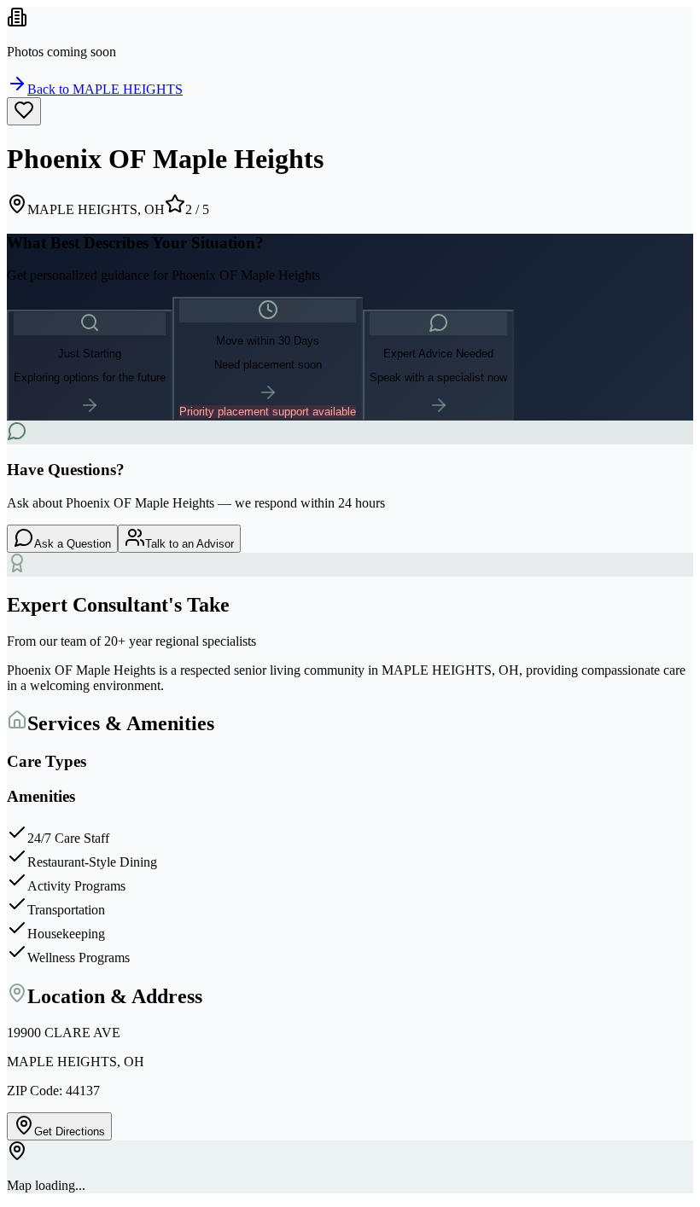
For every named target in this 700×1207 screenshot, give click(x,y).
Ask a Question (72, 543)
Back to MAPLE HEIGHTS (105, 89)
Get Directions (69, 1131)
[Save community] (24, 111)
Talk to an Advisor (189, 543)
